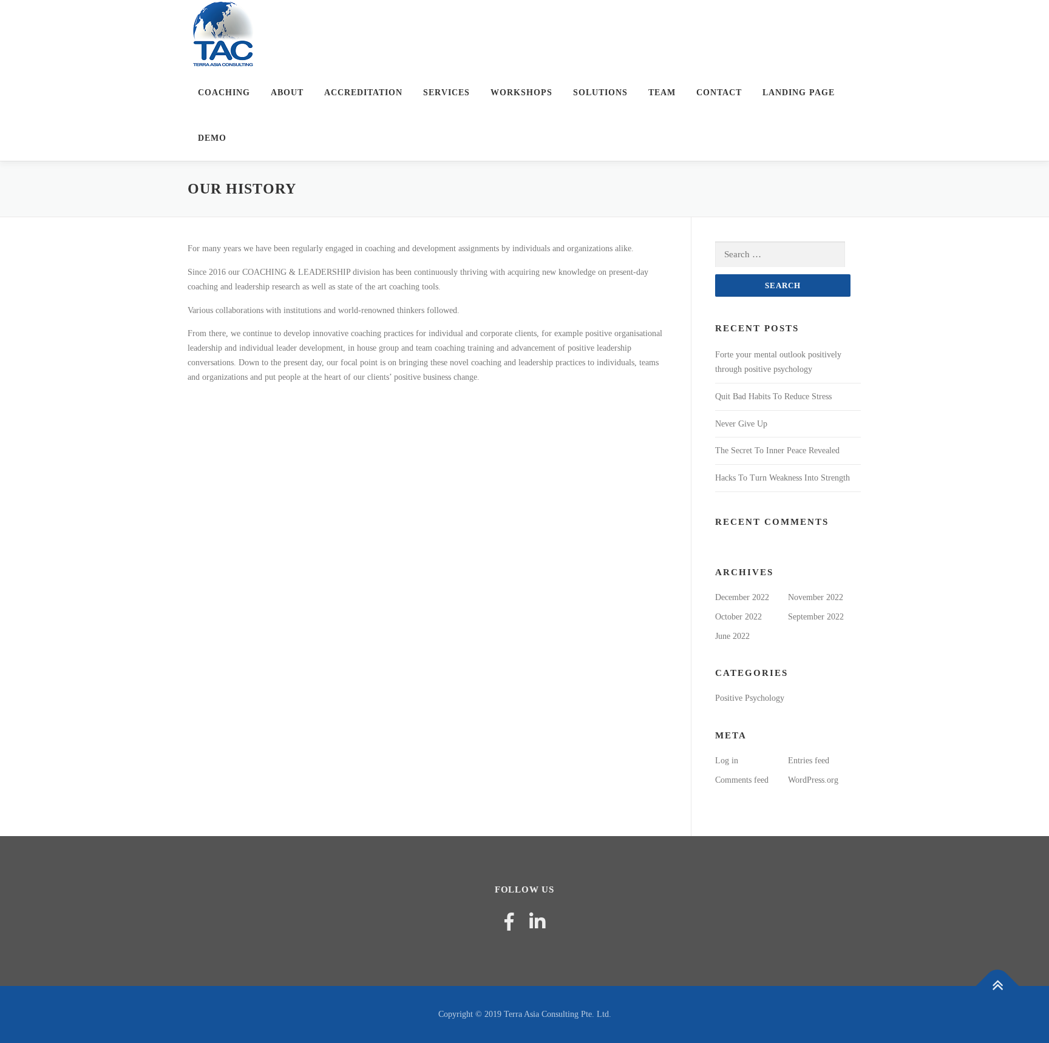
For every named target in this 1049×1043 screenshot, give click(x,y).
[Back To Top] (997, 986)
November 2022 (815, 597)
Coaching (224, 92)
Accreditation (363, 92)
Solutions (600, 92)
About (287, 92)
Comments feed (742, 780)
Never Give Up (741, 423)
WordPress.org (813, 780)
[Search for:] (780, 254)
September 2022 (816, 616)
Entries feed (808, 760)
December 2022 (742, 597)
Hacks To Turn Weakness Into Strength (782, 477)
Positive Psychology (749, 698)
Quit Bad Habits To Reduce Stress (773, 396)
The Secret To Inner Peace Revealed (777, 450)
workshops (521, 92)
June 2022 (732, 636)
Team (662, 92)
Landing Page (798, 92)
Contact (719, 92)
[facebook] (509, 922)
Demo (212, 138)
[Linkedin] (537, 922)
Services (446, 92)
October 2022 (738, 616)
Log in (726, 760)
